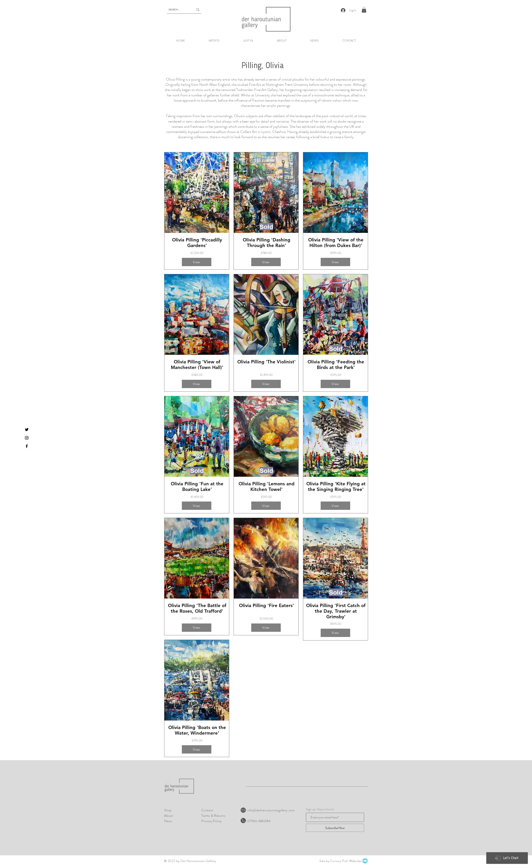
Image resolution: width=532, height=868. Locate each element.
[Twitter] (26, 429)
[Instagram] (26, 437)
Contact (207, 810)
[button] (364, 9)
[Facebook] (26, 446)
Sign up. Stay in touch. (320, 809)
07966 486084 (259, 821)
